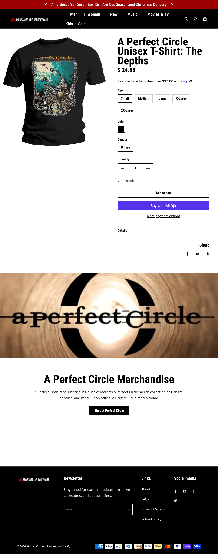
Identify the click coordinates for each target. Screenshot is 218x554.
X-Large (181, 98)
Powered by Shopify (58, 546)
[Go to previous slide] (46, 4)
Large (162, 98)
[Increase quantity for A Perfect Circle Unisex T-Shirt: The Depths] (148, 168)
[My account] (195, 19)
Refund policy (151, 519)
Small (125, 98)
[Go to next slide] (172, 4)
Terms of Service (153, 509)
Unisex (125, 147)
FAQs (145, 499)
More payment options (163, 216)
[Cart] (204, 19)
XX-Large (127, 110)
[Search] (186, 19)
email (69, 509)
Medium (143, 98)
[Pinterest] (194, 491)
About (145, 489)
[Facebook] (175, 491)
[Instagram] (184, 491)
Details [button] (122, 230)
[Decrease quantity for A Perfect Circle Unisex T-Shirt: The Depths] (122, 168)
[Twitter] (175, 500)
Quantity (123, 159)
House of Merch (36, 546)
